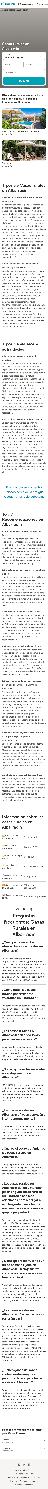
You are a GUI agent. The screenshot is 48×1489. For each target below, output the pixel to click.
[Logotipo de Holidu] (7, 4)
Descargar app (26, 4)
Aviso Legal (13, 1477)
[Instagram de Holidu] (19, 1464)
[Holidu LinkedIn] (24, 1464)
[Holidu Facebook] (29, 1464)
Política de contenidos (29, 1481)
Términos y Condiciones (30, 1477)
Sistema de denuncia (24, 1484)
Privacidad (12, 1481)
